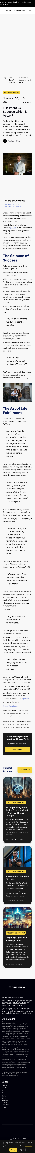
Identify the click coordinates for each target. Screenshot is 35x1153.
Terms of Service (4, 1086)
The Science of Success (12, 204)
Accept (13, 1150)
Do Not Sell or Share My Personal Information (5, 1100)
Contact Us (4, 1108)
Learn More (17, 749)
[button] (31, 10)
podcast (13, 228)
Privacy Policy (4, 1092)
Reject (22, 1150)
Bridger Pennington (10, 706)
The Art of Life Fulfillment (13, 206)
